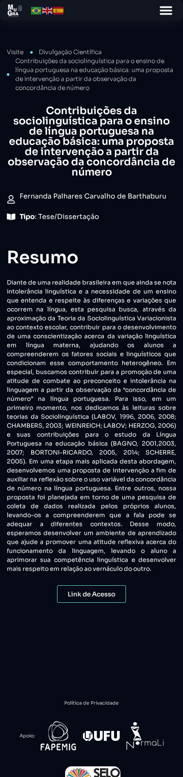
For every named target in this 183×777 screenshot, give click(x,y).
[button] (166, 10)
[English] (47, 10)
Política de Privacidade (91, 703)
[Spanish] (58, 10)
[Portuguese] (36, 10)
